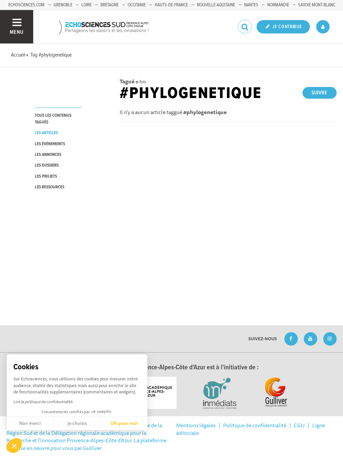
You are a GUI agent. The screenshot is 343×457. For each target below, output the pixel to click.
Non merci (30, 423)
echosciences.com (26, 5)
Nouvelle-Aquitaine (216, 5)
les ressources (49, 187)
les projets (46, 176)
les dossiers (47, 165)
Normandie (278, 5)
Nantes (251, 5)
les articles (46, 133)
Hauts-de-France (171, 5)
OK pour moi (124, 423)
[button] (14, 446)
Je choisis (77, 423)
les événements (50, 144)
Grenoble (63, 5)
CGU (299, 425)
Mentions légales (196, 425)
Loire (86, 5)
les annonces (48, 155)
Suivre (319, 92)
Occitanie (137, 5)
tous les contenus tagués (53, 119)
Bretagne (109, 5)
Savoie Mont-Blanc (316, 5)
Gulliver (92, 448)
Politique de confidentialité (254, 425)
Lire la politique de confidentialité (43, 401)
